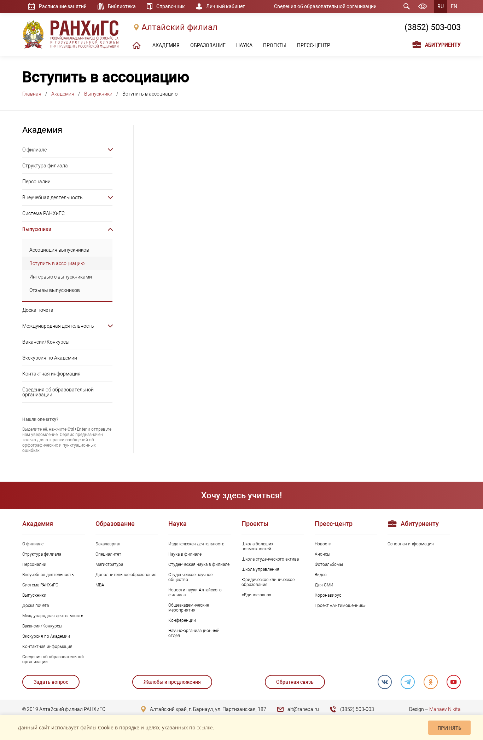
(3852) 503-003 (433, 27)
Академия (62, 93)
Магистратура (109, 564)
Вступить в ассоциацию (57, 263)
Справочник (170, 6)
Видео (321, 574)
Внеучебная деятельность (52, 197)
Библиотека (122, 6)
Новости (323, 543)
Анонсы (322, 554)
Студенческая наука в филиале (198, 564)
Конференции (182, 620)
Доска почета (37, 310)
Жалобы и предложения (172, 682)
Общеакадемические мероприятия (188, 608)
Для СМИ (324, 585)
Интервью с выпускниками (60, 277)
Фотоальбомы (329, 564)
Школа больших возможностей (257, 546)
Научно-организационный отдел (194, 633)
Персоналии (36, 181)
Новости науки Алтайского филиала (195, 592)
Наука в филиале (185, 554)
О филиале (34, 150)
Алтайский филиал (179, 27)
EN (454, 6)
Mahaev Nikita (445, 709)
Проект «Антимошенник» (340, 605)
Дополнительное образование (125, 574)
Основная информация (411, 543)
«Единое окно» (257, 594)
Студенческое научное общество (190, 577)
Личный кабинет (225, 6)
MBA (99, 585)
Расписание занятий (63, 6)
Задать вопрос (51, 682)
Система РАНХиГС (43, 213)
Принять (449, 727)
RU (440, 6)
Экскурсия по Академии (49, 358)
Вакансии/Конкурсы (46, 342)
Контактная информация (51, 374)
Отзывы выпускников (54, 290)
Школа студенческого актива (270, 559)
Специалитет (108, 554)
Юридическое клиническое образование (268, 582)
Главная (31, 93)
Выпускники (98, 93)
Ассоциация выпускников (59, 250)
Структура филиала (45, 165)
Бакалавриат (108, 543)
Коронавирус (328, 595)
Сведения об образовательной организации (325, 6)
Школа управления (260, 569)
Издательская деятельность (196, 543)
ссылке (205, 727)
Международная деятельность (58, 326)
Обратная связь (295, 682)
